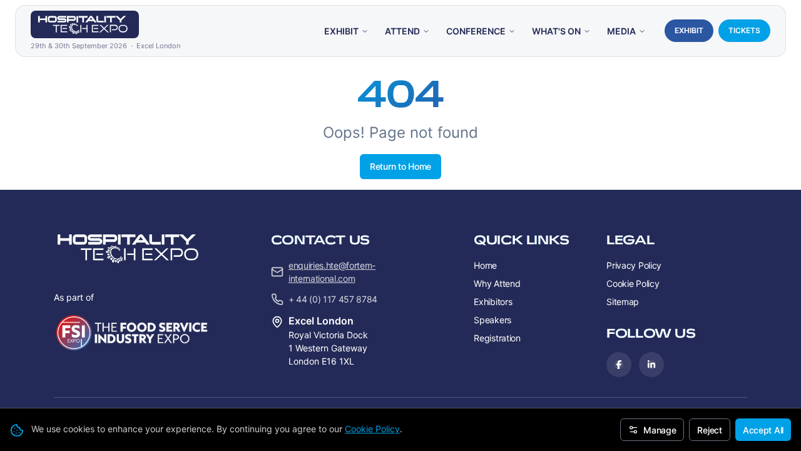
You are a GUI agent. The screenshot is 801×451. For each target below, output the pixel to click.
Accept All (763, 430)
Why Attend (497, 283)
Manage (659, 430)
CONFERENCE (476, 31)
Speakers (492, 319)
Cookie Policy (372, 428)
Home (485, 265)
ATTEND (402, 31)
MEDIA (621, 31)
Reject (709, 430)
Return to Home (400, 166)
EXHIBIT (341, 31)
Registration (497, 338)
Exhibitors (493, 301)
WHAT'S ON (556, 31)
